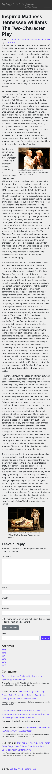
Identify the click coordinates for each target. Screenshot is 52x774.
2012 (4, 662)
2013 (4, 659)
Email (5, 598)
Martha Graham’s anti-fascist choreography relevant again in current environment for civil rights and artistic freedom (25, 714)
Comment (7, 556)
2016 (4, 650)
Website (5, 608)
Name (5, 587)
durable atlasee (9, 710)
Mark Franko (10, 42)
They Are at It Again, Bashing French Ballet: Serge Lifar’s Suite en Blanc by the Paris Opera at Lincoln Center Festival (24, 695)
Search (5, 633)
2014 (4, 656)
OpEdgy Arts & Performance (19, 5)
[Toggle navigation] (46, 5)
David (4, 676)
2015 (4, 653)
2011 (4, 665)
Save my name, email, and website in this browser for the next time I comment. (27, 620)
